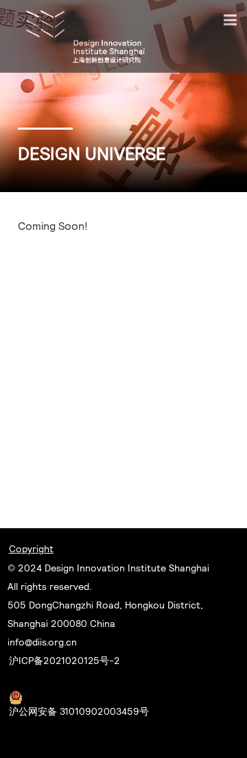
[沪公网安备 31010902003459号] (79, 697)
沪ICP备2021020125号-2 (64, 660)
